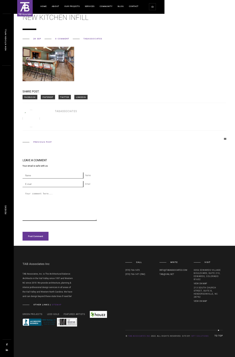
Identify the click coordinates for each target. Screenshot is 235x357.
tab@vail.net (166, 274)
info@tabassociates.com (173, 270)
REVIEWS (5, 209)
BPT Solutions (200, 336)
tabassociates (93, 39)
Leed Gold (53, 314)
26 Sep (37, 39)
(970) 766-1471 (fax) (135, 274)
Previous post (42, 142)
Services (89, 6)
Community (106, 6)
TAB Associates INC (139, 336)
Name (88, 175)
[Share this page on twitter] (64, 97)
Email (87, 184)
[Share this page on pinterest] (48, 97)
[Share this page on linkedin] (81, 97)
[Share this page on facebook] (30, 97)
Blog (121, 6)
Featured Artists (74, 314)
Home (43, 6)
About (55, 6)
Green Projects (32, 314)
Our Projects (72, 6)
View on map (200, 283)
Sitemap (56, 305)
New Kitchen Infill (5, 40)
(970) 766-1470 (132, 270)
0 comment (62, 39)
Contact (133, 6)
